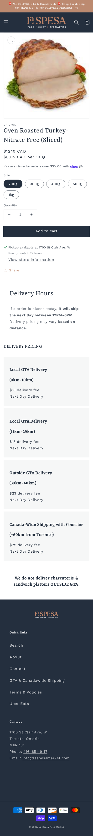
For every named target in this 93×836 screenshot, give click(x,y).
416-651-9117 (35, 751)
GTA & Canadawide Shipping (37, 680)
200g (13, 184)
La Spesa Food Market (51, 827)
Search (16, 645)
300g (34, 184)
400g (55, 184)
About (16, 657)
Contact (18, 668)
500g (77, 184)
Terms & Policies (26, 692)
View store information (31, 259)
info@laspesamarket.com (45, 758)
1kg (11, 195)
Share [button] (14, 270)
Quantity (10, 205)
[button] (6, 22)
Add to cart (46, 231)
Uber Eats (19, 703)
